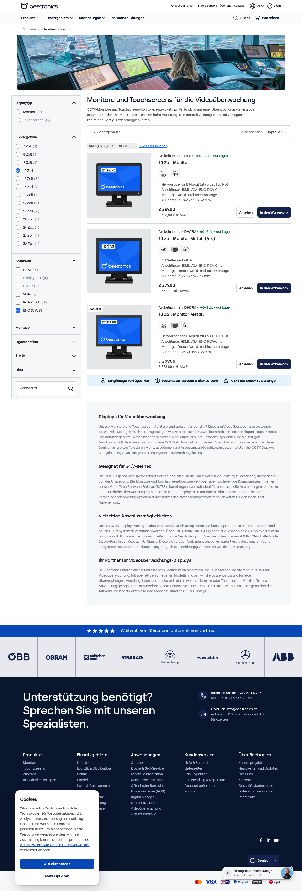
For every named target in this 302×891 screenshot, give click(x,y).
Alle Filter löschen (153, 146)
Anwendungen (90, 18)
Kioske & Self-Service (147, 768)
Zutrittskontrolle (143, 814)
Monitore (30, 762)
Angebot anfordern (183, 6)
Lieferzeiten (194, 768)
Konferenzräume (144, 802)
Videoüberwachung (146, 808)
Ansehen (246, 212)
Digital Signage (142, 797)
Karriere (244, 780)
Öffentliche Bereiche (147, 785)
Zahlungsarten (196, 774)
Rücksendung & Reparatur (205, 780)
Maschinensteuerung (147, 780)
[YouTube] (276, 840)
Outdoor (137, 762)
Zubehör (29, 774)
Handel (82, 780)
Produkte (28, 18)
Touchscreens (34, 768)
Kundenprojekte (250, 762)
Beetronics (39, 6)
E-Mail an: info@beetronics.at (234, 709)
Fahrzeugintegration (147, 774)
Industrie (83, 762)
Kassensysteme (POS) (148, 791)
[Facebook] (261, 840)
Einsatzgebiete (57, 18)
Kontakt (239, 6)
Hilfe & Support (207, 6)
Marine (82, 774)
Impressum (247, 797)
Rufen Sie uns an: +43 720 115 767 (236, 692)
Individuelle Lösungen (127, 18)
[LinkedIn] (268, 840)
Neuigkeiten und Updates (258, 768)
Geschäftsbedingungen (256, 785)
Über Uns (225, 6)
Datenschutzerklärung (255, 791)
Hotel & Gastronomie (93, 785)
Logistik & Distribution (94, 768)
